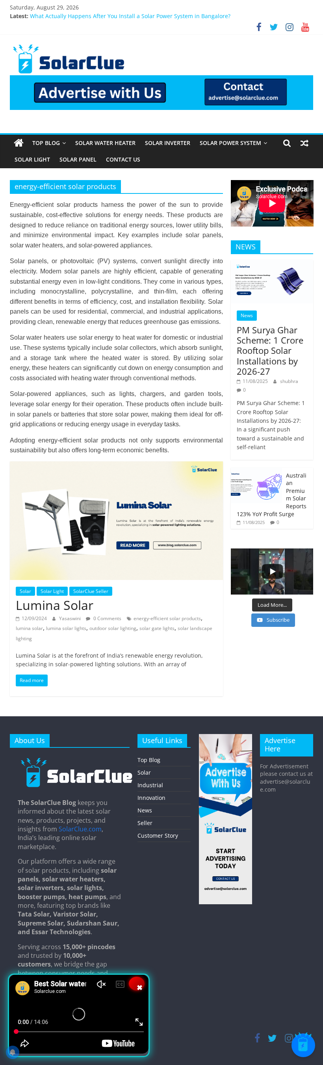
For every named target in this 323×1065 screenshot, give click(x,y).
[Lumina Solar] (116, 466)
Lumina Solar (54, 605)
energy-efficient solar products (167, 618)
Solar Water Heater (105, 143)
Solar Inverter (167, 143)
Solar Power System (230, 143)
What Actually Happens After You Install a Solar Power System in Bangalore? (130, 17)
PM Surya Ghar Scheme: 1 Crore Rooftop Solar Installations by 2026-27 (270, 350)
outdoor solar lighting (112, 628)
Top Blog (46, 143)
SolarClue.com (80, 829)
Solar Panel (78, 159)
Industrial (150, 785)
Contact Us (123, 159)
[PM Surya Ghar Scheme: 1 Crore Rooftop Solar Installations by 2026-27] (272, 264)
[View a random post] (304, 143)
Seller (144, 823)
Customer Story (157, 835)
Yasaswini (70, 618)
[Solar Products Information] (19, 143)
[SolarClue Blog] (77, 760)
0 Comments (106, 618)
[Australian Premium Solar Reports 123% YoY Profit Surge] (256, 472)
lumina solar (29, 628)
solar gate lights (156, 628)
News (247, 315)
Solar (25, 591)
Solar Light (32, 159)
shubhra (289, 381)
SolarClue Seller (90, 591)
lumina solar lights (66, 628)
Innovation (151, 797)
